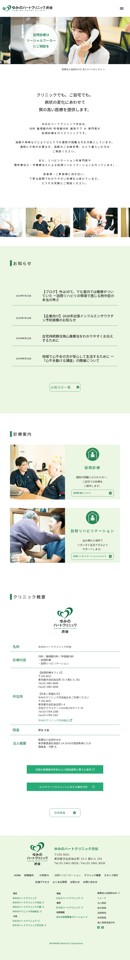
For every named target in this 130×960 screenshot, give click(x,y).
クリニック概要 (92, 875)
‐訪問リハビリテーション (66, 875)
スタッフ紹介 (111, 875)
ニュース (101, 897)
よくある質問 (60, 882)
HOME (17, 875)
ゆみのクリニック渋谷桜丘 (53, 720)
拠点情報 (101, 907)
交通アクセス (42, 882)
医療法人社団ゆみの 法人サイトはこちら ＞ (83, 69)
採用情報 (101, 917)
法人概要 (101, 903)
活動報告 (101, 912)
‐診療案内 (43, 875)
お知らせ (75, 882)
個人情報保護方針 (106, 922)
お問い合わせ (90, 882)
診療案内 (29, 875)
